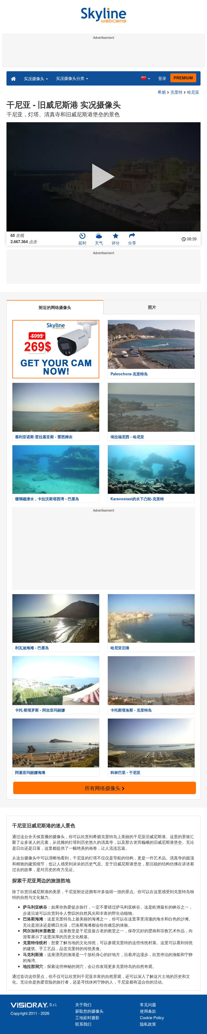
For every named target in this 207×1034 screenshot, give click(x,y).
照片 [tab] (152, 307)
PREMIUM (183, 78)
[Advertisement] (103, 53)
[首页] (13, 78)
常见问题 (148, 1004)
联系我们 (83, 1024)
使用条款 (148, 1011)
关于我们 (83, 1004)
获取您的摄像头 (89, 1011)
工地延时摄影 (87, 1017)
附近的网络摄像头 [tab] (55, 307)
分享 (132, 243)
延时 (82, 243)
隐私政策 (148, 1024)
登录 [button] (162, 78)
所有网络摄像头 (103, 787)
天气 (99, 243)
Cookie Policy (152, 1017)
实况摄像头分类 (70, 78)
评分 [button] (116, 243)
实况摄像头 (34, 78)
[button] (145, 78)
